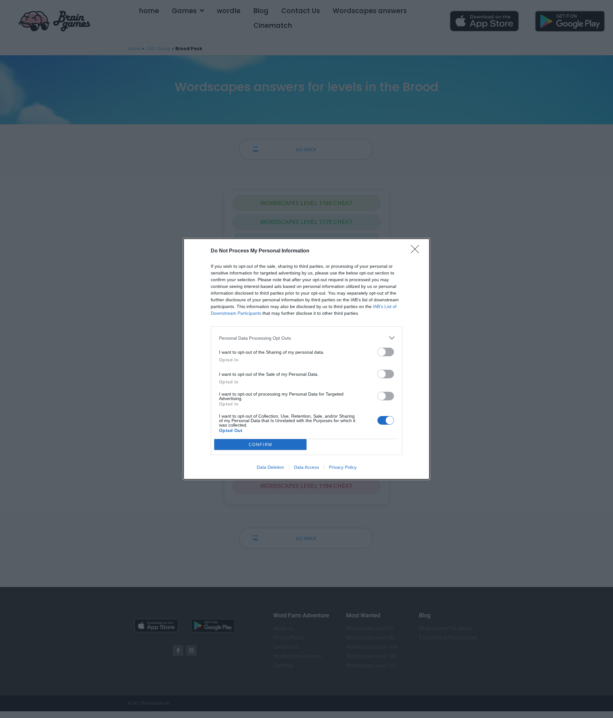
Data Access (306, 467)
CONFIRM (260, 444)
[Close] (417, 251)
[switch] (385, 352)
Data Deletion (270, 467)
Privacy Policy (343, 467)
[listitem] (306, 338)
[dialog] (306, 359)
